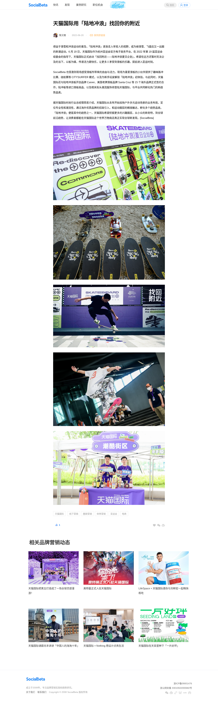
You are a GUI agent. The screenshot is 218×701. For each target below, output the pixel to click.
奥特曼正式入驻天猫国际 (97, 588)
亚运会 (113, 514)
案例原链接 (99, 35)
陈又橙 (62, 35)
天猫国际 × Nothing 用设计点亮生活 (103, 645)
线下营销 (73, 514)
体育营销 (101, 514)
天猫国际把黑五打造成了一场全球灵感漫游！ (51, 590)
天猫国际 (59, 514)
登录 (186, 5)
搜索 (172, 5)
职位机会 (98, 5)
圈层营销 (87, 514)
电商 (124, 514)
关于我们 (30, 692)
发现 (67, 5)
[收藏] (154, 525)
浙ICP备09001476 (183, 683)
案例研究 (81, 5)
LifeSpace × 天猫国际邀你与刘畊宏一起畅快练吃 (163, 590)
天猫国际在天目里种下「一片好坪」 (159, 645)
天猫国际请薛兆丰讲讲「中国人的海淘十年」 (53, 645)
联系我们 (42, 692)
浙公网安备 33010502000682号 (176, 688)
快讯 (55, 5)
